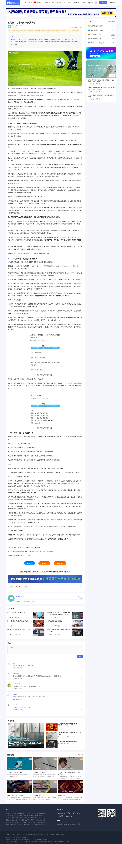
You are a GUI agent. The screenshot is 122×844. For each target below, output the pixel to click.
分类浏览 (39, 2)
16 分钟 (80, 27)
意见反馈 (72, 824)
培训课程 (31, 2)
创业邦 (52, 834)
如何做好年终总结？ (39, 795)
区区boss (15, 694)
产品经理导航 (18, 834)
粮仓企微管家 (23, 837)
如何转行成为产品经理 (14, 772)
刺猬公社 (14, 25)
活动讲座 (47, 2)
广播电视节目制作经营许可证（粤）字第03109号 (17, 841)
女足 (26, 586)
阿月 (14, 663)
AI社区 (64, 2)
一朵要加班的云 (16, 684)
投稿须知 (66, 824)
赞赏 (30, 563)
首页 (26, 2)
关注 (20, 25)
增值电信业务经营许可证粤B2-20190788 (39, 841)
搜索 (85, 2)
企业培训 (58, 2)
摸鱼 (69, 2)
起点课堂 (25, 834)
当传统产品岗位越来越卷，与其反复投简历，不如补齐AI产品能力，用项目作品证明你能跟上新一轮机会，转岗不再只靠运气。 (44, 30)
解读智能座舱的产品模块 (15, 795)
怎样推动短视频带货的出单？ (67, 724)
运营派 (17, 837)
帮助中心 (78, 824)
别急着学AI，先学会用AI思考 (19, 621)
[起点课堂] (61, 813)
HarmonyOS (76, 2)
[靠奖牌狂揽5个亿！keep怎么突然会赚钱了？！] (77, 632)
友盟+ (48, 834)
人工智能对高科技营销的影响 (67, 741)
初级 (19, 586)
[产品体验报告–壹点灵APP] (77, 623)
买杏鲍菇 (15, 704)
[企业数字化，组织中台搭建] (38, 615)
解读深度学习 (62, 795)
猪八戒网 (30, 834)
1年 (11, 586)
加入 (113, 26)
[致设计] (61, 816)
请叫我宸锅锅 (16, 673)
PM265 (12, 834)
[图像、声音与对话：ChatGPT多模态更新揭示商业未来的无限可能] (77, 615)
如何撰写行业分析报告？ (41, 772)
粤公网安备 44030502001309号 (40, 839)
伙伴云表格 (35, 834)
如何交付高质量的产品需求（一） (20, 629)
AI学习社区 (57, 834)
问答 (53, 2)
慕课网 (62, 834)
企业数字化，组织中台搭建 (18, 612)
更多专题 (80, 754)
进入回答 (112, 75)
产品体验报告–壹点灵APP (57, 621)
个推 (45, 834)
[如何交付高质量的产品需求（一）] (38, 632)
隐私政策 (59, 824)
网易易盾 (41, 834)
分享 (80, 586)
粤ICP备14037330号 (27, 839)
